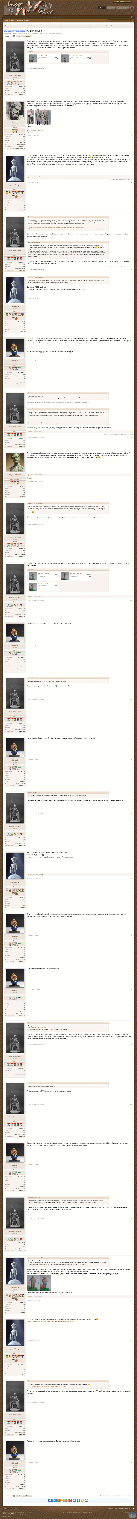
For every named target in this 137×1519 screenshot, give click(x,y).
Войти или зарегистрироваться (122, 1)
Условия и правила (129, 1512)
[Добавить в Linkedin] (54, 1500)
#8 (131, 481)
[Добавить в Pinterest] (70, 1500)
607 (24, 136)
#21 (131, 1218)
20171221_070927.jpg (76, 573)
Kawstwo (15, 123)
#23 (131, 1340)
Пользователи (122, 8)
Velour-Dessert (6, 1508)
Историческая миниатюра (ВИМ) (22, 33)
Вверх (130, 1508)
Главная (126, 1508)
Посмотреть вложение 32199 (37, 1028)
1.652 (23, 202)
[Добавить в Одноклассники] (62, 1500)
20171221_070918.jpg (43, 573)
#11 (131, 645)
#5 (131, 298)
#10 (131, 600)
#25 (131, 1462)
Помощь (120, 1508)
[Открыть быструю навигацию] (132, 17)
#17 (131, 989)
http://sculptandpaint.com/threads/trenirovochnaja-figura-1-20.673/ (50, 1321)
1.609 (23, 88)
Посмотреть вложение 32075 (37, 227)
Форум (102, 8)
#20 (131, 1164)
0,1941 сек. (69, 1512)
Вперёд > (28, 36)
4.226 (23, 374)
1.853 (23, 488)
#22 (131, 1300)
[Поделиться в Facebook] (50, 1500)
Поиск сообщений (9, 20)
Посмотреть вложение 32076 (56, 227)
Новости (111, 8)
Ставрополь (21, 142)
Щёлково (22, 382)
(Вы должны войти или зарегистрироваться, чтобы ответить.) (116, 1495)
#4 (131, 269)
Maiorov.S (14, 360)
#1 (131, 68)
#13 (131, 759)
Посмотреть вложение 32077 (75, 227)
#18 (131, 1044)
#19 (131, 1104)
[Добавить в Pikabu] (66, 1500)
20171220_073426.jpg (76, 55)
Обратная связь (112, 1508)
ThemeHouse (25, 1514)
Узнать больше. (111, 26)
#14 (131, 813)
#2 (131, 135)
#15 (131, 878)
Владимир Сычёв (15, 475)
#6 (131, 360)
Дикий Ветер (14, 185)
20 (24, 138)
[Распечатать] (86, 1500)
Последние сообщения (23, 20)
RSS (133, 1508)
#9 (131, 524)
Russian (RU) (14, 1508)
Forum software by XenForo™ (17, 1512)
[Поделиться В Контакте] (78, 1500)
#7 (131, 437)
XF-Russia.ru (11, 1513)
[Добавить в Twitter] (74, 1500)
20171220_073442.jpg (43, 55)
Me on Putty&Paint (37, 130)
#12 (131, 699)
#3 (131, 182)
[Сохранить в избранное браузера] (82, 1500)
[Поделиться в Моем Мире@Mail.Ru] (58, 1500)
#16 (131, 935)
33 (24, 490)
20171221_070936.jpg (43, 583)
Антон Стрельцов (50, 33)
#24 (131, 1402)
